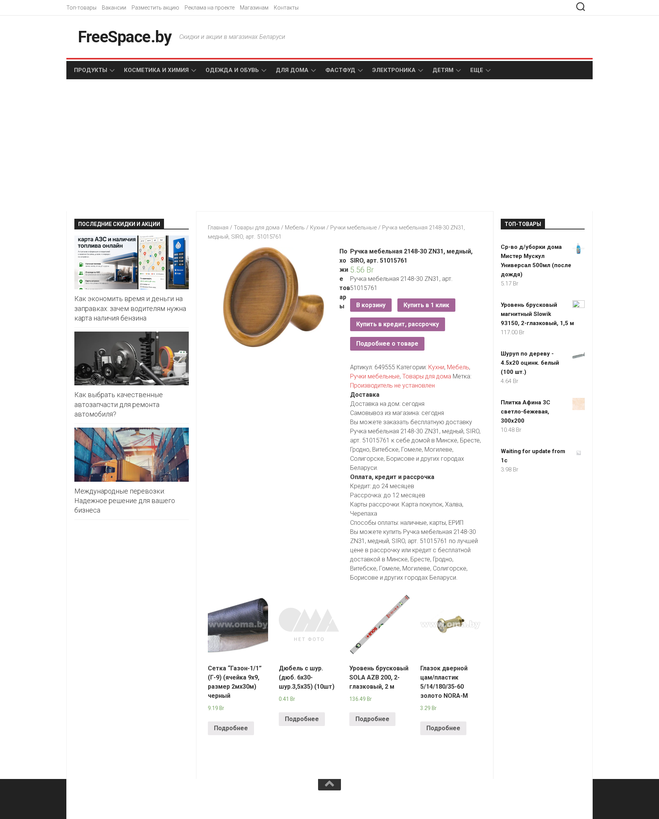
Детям (442, 70)
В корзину (371, 305)
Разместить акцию (155, 8)
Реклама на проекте (210, 8)
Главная (218, 227)
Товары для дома (257, 227)
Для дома (292, 70)
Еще (476, 70)
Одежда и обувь (232, 70)
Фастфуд (340, 70)
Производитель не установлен (392, 385)
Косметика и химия (156, 70)
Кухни (317, 227)
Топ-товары (81, 8)
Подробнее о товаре (387, 343)
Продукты (90, 70)
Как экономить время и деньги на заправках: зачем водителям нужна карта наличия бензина (130, 308)
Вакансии (114, 8)
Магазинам (254, 8)
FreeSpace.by (125, 36)
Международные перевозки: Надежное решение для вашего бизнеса (124, 500)
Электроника (394, 70)
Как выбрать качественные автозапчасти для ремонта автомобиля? (118, 404)
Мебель (295, 227)
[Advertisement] (200, 146)
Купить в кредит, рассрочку (397, 324)
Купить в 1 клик (426, 305)
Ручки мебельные (353, 227)
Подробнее (231, 728)
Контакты (286, 8)
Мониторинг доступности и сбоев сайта (131, 803)
